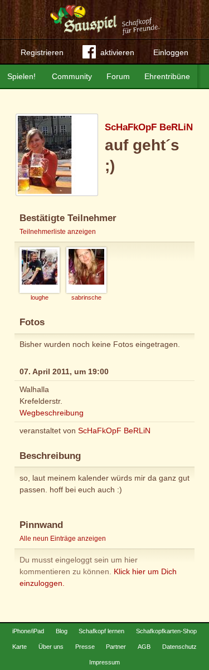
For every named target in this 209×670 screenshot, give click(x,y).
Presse (85, 646)
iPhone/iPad (28, 631)
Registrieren (42, 52)
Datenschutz (179, 646)
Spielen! (21, 76)
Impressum (104, 662)
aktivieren (117, 52)
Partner (116, 646)
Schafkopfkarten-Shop (166, 631)
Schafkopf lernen (101, 631)
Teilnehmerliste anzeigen (58, 232)
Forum (118, 76)
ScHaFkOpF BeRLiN (149, 127)
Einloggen (170, 52)
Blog (61, 631)
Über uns (51, 646)
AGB (144, 646)
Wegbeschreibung (52, 412)
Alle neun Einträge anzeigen (63, 538)
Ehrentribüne (167, 76)
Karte (19, 646)
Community (72, 76)
